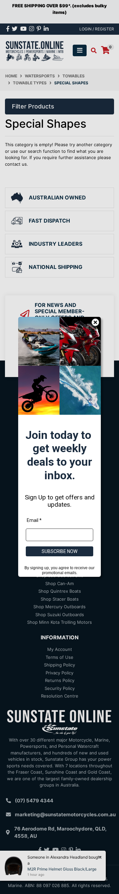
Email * (34, 520)
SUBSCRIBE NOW (59, 551)
